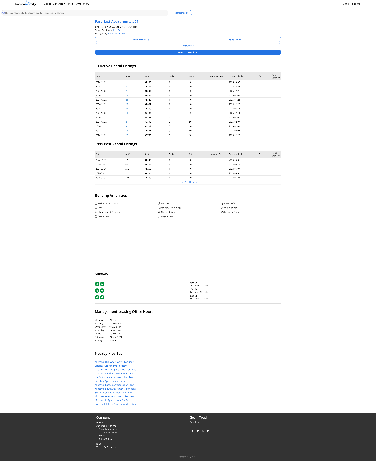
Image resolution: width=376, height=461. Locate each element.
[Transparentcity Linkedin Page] (207, 430)
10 (127, 113)
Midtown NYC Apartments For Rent (114, 362)
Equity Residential (116, 33)
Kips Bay (117, 30)
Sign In (346, 3)
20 (127, 86)
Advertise (58, 3)
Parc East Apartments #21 (117, 21)
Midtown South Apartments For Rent (115, 388)
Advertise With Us (106, 425)
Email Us (194, 422)
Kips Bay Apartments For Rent (111, 381)
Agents (102, 435)
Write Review (82, 3)
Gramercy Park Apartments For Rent (115, 373)
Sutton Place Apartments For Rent (114, 392)
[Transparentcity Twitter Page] (197, 430)
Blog (70, 3)
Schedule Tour (188, 45)
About (47, 3)
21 (127, 91)
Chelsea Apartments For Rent (111, 365)
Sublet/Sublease (107, 439)
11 (127, 82)
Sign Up (356, 3)
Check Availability (141, 39)
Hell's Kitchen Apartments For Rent (114, 377)
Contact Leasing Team (188, 52)
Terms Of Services (106, 447)
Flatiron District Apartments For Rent (115, 369)
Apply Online (235, 39)
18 (127, 130)
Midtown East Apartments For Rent (114, 384)
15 (127, 95)
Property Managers (108, 428)
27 (127, 135)
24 (127, 99)
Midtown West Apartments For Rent (115, 396)
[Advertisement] (188, 242)
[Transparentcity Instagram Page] (202, 430)
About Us (101, 422)
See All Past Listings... (188, 182)
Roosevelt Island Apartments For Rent (116, 404)
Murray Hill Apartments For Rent (113, 400)
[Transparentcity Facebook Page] (192, 430)
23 (127, 108)
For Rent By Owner (108, 432)
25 (127, 104)
